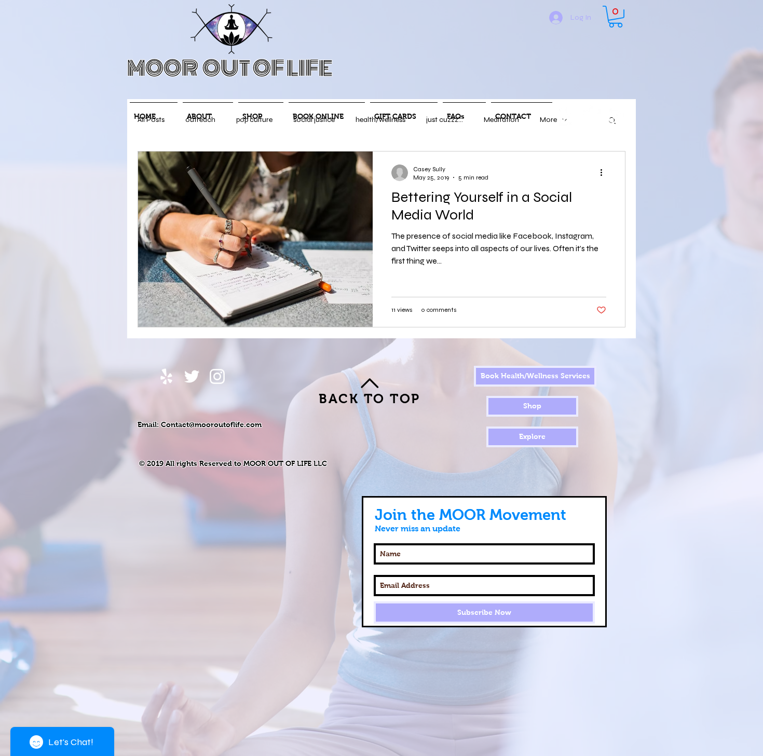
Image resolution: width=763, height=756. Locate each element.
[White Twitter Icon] (590, 115)
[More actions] (604, 173)
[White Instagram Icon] (616, 115)
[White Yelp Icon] (565, 115)
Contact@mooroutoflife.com (211, 424)
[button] (616, 17)
